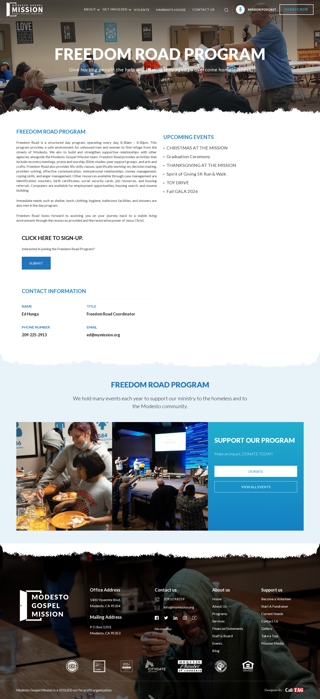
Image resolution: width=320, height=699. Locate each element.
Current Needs (272, 614)
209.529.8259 (173, 599)
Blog (215, 651)
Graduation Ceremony (188, 156)
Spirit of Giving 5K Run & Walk (196, 174)
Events (217, 643)
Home (217, 599)
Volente (142, 10)
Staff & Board (222, 636)
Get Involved (115, 9)
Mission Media (272, 643)
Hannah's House (171, 10)
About (90, 9)
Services (218, 621)
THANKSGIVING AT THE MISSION (201, 165)
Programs (219, 614)
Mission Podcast (262, 9)
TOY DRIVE (178, 182)
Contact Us (203, 9)
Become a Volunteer (276, 599)
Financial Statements (227, 628)
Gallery (266, 628)
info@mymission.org (178, 607)
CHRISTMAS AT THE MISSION (197, 148)
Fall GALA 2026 (182, 191)
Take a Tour (270, 636)
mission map (163, 629)
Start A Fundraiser (274, 606)
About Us (219, 606)
